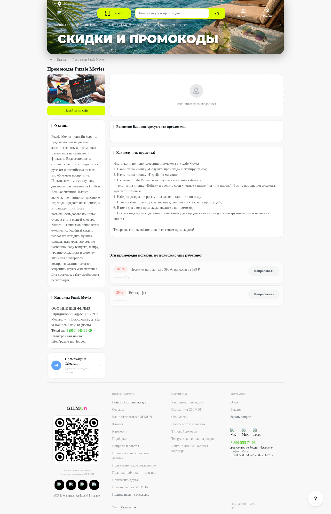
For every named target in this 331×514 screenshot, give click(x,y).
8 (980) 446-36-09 (79, 330)
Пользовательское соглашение (134, 465)
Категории (119, 431)
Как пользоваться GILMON (132, 417)
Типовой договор (184, 431)
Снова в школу (68, 25)
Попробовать (264, 271)
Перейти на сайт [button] (76, 110)
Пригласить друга (125, 480)
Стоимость (179, 417)
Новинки (96, 25)
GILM (76, 408)
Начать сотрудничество (188, 424)
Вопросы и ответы (150, 25)
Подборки (119, 439)
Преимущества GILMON (130, 487)
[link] (315, 498)
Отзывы (118, 409)
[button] (59, 485)
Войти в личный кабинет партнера (189, 448)
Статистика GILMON (186, 409)
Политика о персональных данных (131, 455)
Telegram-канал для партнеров (193, 439)
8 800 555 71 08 (243, 443)
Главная (62, 59)
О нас (234, 402)
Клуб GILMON (120, 25)
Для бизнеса (178, 25)
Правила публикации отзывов (134, 472)
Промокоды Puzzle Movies (88, 59)
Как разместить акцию (187, 402)
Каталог (118, 13)
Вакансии (237, 409)
